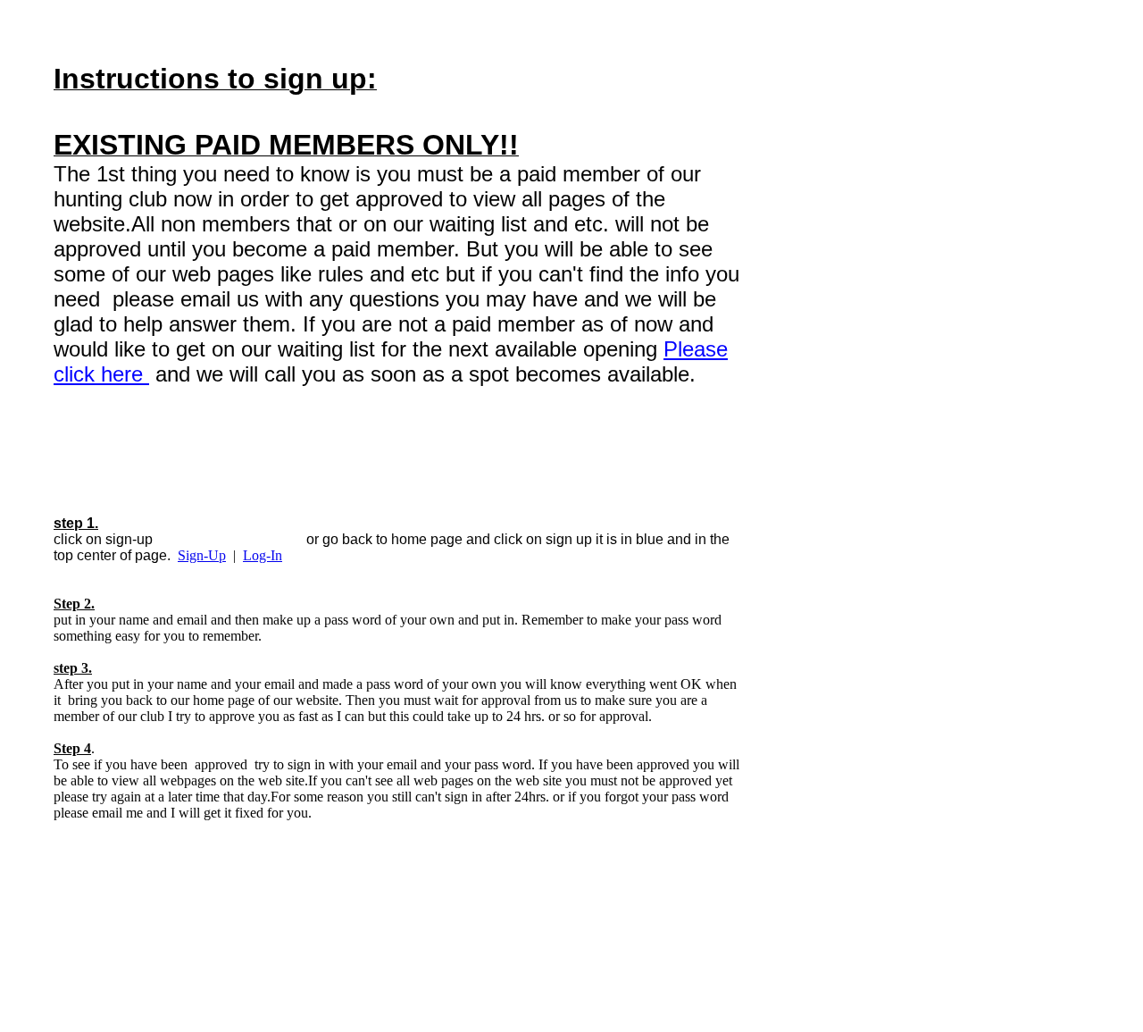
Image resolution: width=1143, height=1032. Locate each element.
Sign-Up (202, 555)
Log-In (262, 555)
